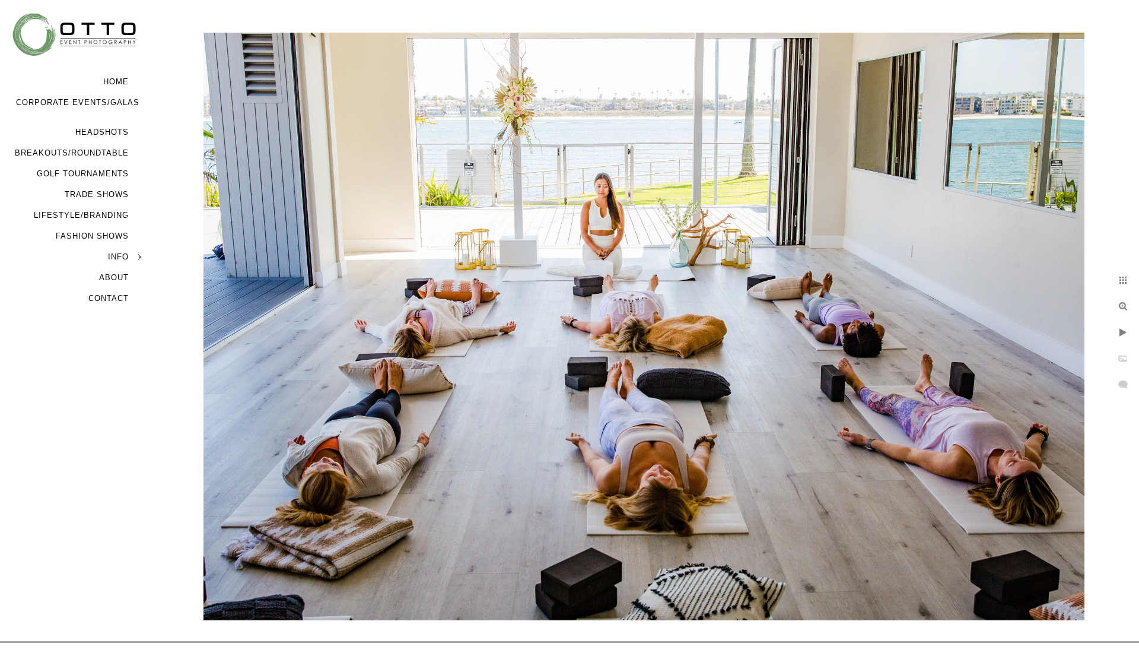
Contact (108, 298)
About (114, 277)
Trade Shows (97, 194)
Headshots (102, 132)
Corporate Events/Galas (77, 102)
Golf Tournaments (83, 173)
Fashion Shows (92, 236)
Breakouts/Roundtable (72, 152)
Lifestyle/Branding (81, 215)
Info (118, 256)
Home (116, 81)
